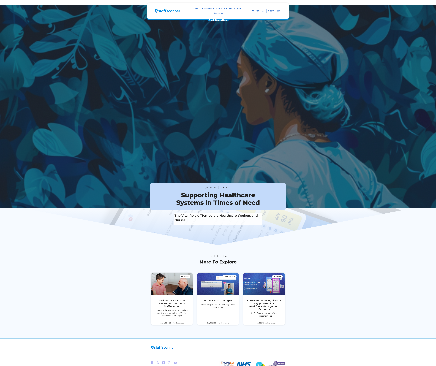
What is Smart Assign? (218, 300)
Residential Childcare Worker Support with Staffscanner (172, 303)
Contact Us (218, 13)
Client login (274, 11)
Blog (239, 9)
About (195, 9)
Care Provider (206, 9)
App (231, 9)
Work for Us (258, 11)
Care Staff (220, 9)
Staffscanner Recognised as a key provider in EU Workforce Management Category (264, 305)
